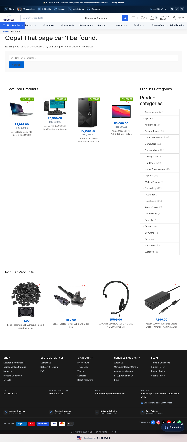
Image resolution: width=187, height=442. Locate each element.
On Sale (7, 380)
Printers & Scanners (13, 375)
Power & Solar (158, 25)
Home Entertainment (155, 169)
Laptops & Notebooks (14, 362)
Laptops (29, 25)
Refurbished (176, 25)
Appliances (150, 124)
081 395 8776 (56, 393)
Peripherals (150, 201)
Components (67, 25)
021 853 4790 (10, 393)
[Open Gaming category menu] (143, 25)
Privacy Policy (158, 367)
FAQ (42, 371)
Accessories (151, 112)
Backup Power (152, 131)
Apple (148, 118)
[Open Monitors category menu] (126, 25)
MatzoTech (93, 432)
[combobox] (52, 18)
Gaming (137, 25)
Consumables (152, 150)
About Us (118, 362)
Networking (85, 25)
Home (6, 31)
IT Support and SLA (123, 375)
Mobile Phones (152, 182)
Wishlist (81, 371)
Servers (149, 226)
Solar (147, 239)
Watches (149, 251)
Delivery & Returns (49, 367)
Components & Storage (15, 367)
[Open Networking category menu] (92, 25)
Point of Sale (151, 207)
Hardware (150, 162)
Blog (116, 380)
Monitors (120, 25)
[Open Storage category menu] (107, 25)
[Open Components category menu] (76, 25)
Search (16, 64)
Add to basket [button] (21, 150)
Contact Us (45, 362)
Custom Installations (123, 371)
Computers (48, 25)
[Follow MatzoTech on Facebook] (172, 9)
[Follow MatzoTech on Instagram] (177, 9)
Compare (81, 375)
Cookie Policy (158, 375)
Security (149, 220)
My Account (83, 362)
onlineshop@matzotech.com (109, 393)
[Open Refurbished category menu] (183, 25)
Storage (101, 25)
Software (149, 232)
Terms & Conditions (160, 362)
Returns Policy (158, 371)
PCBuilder (150, 194)
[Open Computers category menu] (56, 25)
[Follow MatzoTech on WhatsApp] (182, 9)
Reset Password (85, 380)
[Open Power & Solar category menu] (167, 25)
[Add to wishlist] (29, 102)
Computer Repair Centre (126, 367)
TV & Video (150, 245)
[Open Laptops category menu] (35, 25)
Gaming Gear (151, 156)
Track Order (83, 367)
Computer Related (154, 137)
